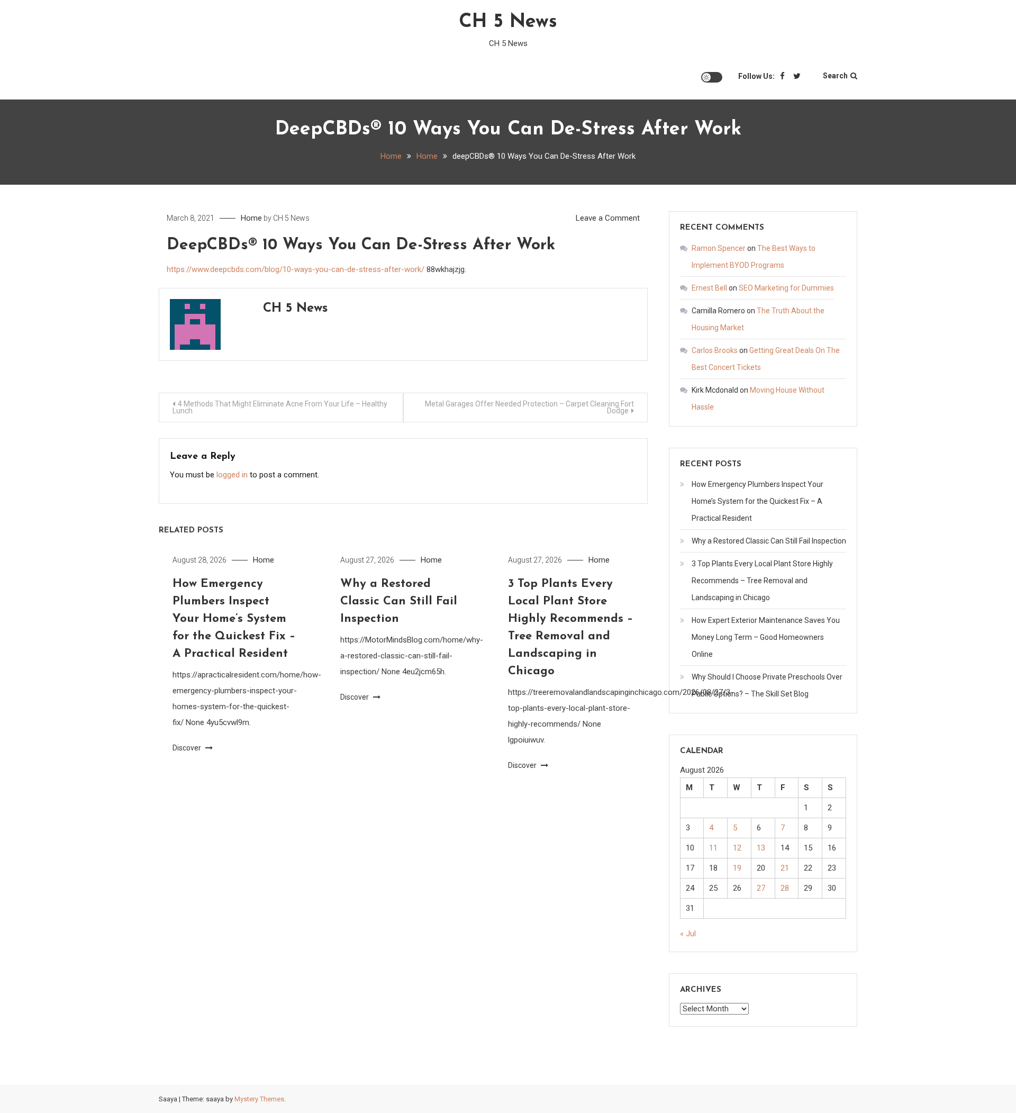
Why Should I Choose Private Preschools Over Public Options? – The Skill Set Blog (767, 685)
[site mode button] (711, 77)
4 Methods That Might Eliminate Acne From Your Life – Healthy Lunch (280, 407)
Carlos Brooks (715, 350)
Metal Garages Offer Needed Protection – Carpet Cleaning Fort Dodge (529, 407)
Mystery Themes (259, 1099)
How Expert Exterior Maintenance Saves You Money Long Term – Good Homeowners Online (766, 637)
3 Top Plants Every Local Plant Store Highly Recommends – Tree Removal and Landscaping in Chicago (762, 580)
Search (835, 75)
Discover (188, 748)
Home (251, 218)
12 (737, 848)
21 (785, 868)
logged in (232, 474)
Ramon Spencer (719, 248)
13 (761, 848)
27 (761, 888)
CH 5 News (508, 22)
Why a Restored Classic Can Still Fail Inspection (398, 601)
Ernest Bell (709, 288)
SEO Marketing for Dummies (786, 288)
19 (737, 868)
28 (785, 888)
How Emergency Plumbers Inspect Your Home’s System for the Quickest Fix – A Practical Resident (234, 619)
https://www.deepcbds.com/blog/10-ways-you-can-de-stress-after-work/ (295, 269)
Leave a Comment (608, 218)
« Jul (688, 933)
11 (713, 848)
